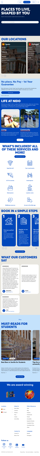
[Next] (5, 76)
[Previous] (2, 76)
